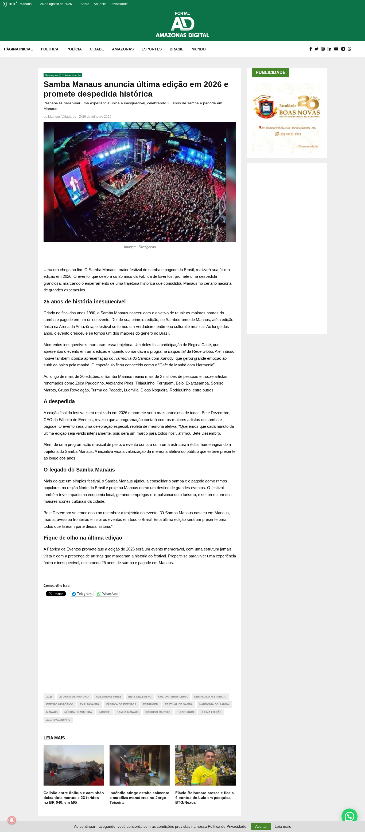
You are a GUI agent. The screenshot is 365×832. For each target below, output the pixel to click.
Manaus (52, 712)
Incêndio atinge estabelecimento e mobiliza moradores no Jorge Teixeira (139, 798)
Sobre (84, 4)
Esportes (152, 49)
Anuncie (100, 4)
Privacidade (119, 4)
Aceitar (261, 826)
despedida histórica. (210, 696)
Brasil (177, 49)
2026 (49, 696)
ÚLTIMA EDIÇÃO (211, 712)
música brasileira (78, 712)
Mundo (199, 49)
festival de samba (179, 704)
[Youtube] (337, 49)
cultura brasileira (173, 696)
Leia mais (283, 826)
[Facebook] (311, 49)
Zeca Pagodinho (58, 719)
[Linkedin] (331, 49)
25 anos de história (74, 696)
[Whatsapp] (351, 49)
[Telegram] (344, 49)
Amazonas (123, 49)
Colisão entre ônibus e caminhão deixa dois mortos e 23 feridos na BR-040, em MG (74, 798)
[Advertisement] (140, 641)
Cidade (97, 49)
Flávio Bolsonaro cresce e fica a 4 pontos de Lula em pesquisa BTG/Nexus (204, 798)
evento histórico (59, 704)
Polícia (74, 49)
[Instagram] (324, 49)
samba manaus (128, 712)
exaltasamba (90, 704)
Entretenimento (71, 75)
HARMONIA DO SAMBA (214, 704)
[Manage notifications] (11, 820)
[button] (349, 817)
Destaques (51, 75)
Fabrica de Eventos (121, 704)
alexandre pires (109, 696)
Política (50, 49)
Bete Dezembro (140, 696)
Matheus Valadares (62, 116)
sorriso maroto (157, 712)
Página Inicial (18, 49)
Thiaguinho (185, 712)
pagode (104, 712)
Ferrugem (150, 704)
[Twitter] (317, 49)
